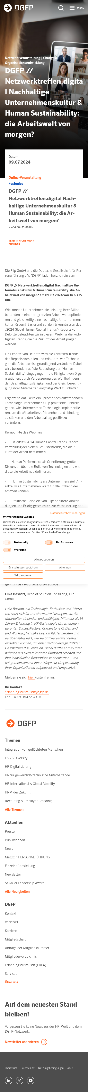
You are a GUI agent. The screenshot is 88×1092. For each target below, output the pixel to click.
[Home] (18, 8)
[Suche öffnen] (61, 7)
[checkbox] (7, 542)
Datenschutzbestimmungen (67, 513)
